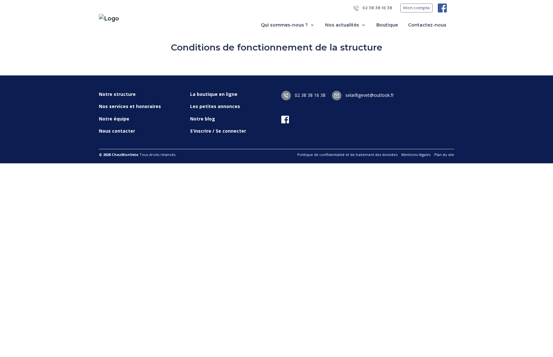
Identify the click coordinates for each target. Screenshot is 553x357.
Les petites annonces (215, 106)
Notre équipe (114, 119)
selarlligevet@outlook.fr (369, 95)
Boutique (387, 25)
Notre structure (117, 94)
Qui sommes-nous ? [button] (285, 25)
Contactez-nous (427, 25)
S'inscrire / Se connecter (218, 131)
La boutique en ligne (213, 94)
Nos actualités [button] (342, 25)
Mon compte (416, 7)
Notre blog (202, 119)
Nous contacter (117, 131)
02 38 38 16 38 (376, 7)
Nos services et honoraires (130, 106)
